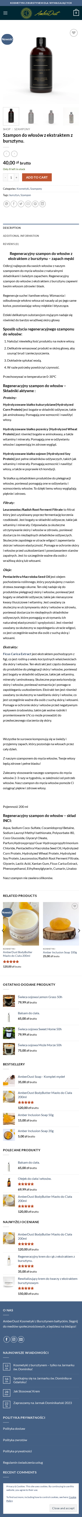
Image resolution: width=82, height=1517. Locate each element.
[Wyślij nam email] (21, 1339)
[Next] (72, 66)
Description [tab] (12, 227)
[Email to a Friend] (28, 204)
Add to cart (37, 177)
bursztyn (14, 195)
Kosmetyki (23, 188)
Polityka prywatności (17, 1451)
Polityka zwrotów (15, 1440)
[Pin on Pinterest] (35, 204)
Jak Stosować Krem (26, 1391)
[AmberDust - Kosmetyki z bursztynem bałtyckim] (41, 13)
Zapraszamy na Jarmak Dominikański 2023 (42, 1403)
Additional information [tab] (21, 235)
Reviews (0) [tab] (11, 244)
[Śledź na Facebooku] (6, 1339)
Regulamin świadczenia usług (23, 1462)
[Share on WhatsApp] (6, 204)
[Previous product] (14, 154)
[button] (5, 13)
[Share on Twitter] (21, 204)
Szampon (25, 195)
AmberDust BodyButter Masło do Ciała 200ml (17, 954)
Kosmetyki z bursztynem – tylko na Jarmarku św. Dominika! (43, 1367)
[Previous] (9, 66)
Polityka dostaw (14, 1428)
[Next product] (6, 154)
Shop (7, 129)
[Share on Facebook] (14, 204)
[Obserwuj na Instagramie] (14, 1339)
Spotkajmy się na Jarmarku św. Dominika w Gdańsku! (42, 1380)
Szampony (22, 129)
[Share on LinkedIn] (42, 204)
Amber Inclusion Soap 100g (60, 952)
